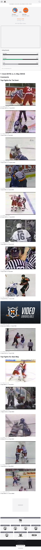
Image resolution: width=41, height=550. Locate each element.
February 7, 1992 (20, 18)
